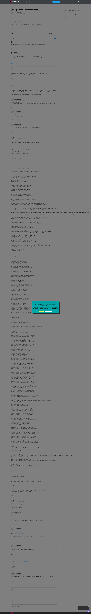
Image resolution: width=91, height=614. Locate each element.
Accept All (42, 311)
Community (63, 1)
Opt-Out (52, 309)
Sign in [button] (76, 1)
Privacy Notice (43, 308)
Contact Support (56, 1)
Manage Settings (48, 311)
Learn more (47, 305)
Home (14, 2)
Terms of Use (51, 308)
